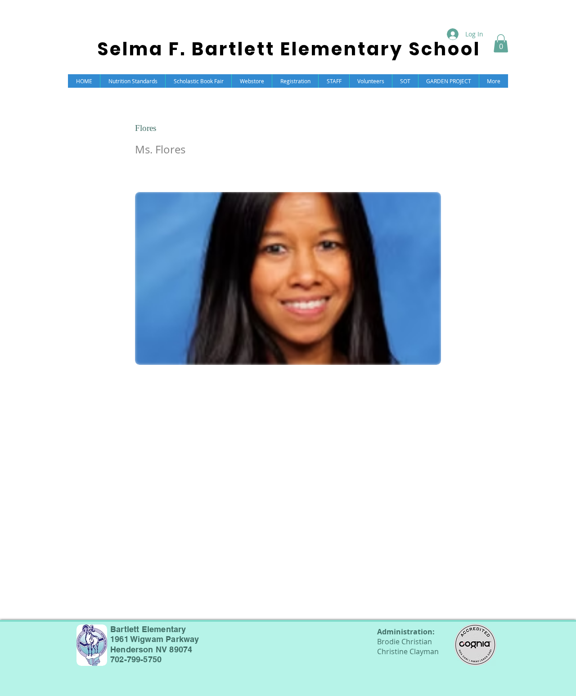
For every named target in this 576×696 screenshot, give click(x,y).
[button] (500, 43)
